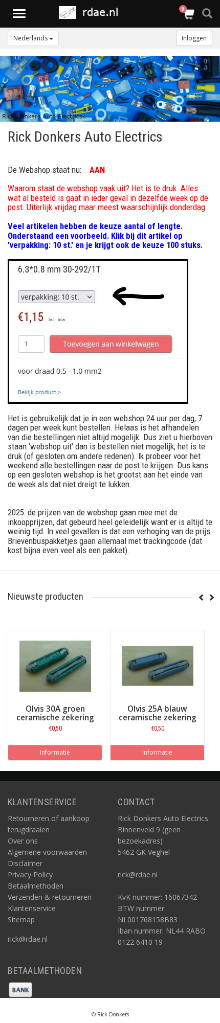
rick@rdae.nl (28, 939)
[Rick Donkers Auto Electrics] (91, 12)
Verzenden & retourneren (50, 897)
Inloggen (194, 38)
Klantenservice (32, 908)
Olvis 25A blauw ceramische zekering (157, 713)
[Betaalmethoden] (20, 988)
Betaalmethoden (35, 886)
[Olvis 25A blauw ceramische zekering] (157, 666)
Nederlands (31, 38)
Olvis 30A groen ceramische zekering (55, 713)
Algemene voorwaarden (47, 852)
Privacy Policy (30, 874)
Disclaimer (25, 863)
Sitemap (21, 919)
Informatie (55, 752)
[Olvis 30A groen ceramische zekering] (55, 666)
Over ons (23, 841)
